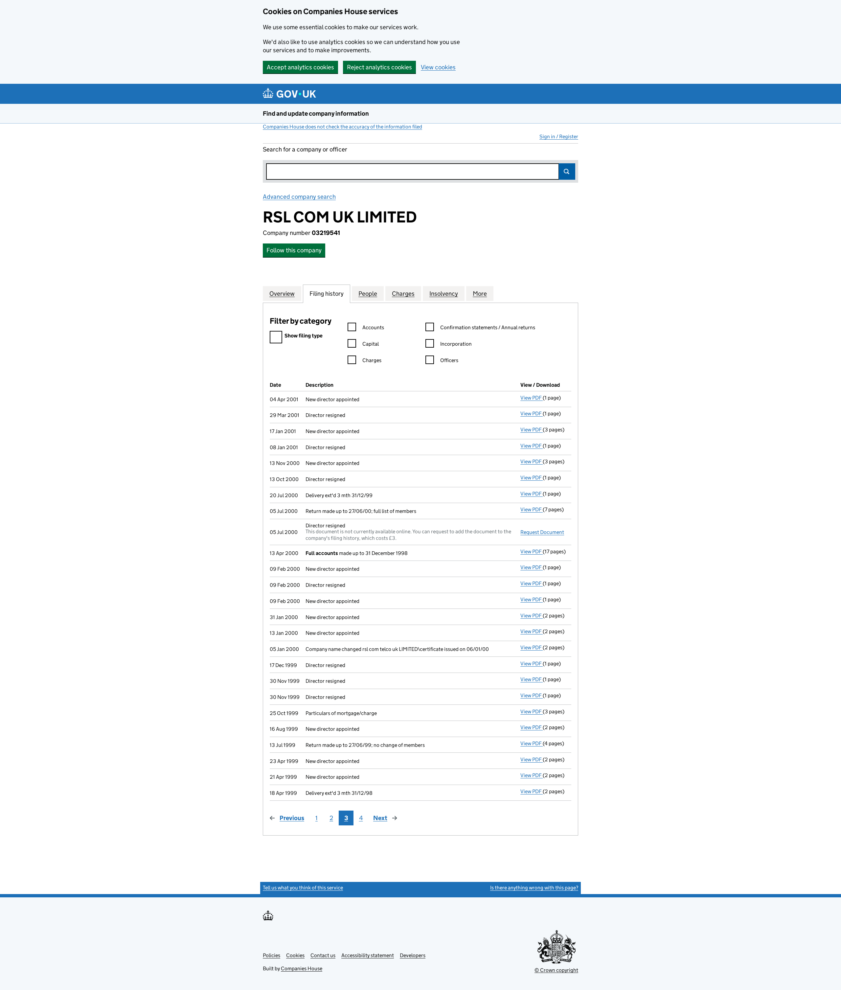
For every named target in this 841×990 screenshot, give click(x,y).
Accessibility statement (367, 955)
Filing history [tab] (326, 293)
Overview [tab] (282, 293)
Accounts (373, 327)
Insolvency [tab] (443, 293)
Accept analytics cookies (300, 67)
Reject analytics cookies (379, 67)
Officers (449, 360)
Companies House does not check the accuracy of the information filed (342, 127)
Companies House (301, 968)
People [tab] (367, 293)
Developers (412, 955)
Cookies (295, 955)
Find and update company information (316, 113)
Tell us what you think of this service (303, 888)
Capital (370, 344)
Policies (271, 955)
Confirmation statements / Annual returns (487, 327)
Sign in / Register (558, 136)
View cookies (438, 67)
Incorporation (456, 344)
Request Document (542, 532)
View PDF (531, 398)
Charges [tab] (403, 293)
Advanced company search (299, 196)
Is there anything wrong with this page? (534, 888)
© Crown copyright (556, 970)
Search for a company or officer (305, 149)
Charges (371, 360)
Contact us (322, 955)
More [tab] (480, 293)
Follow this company (294, 250)
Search (567, 171)
